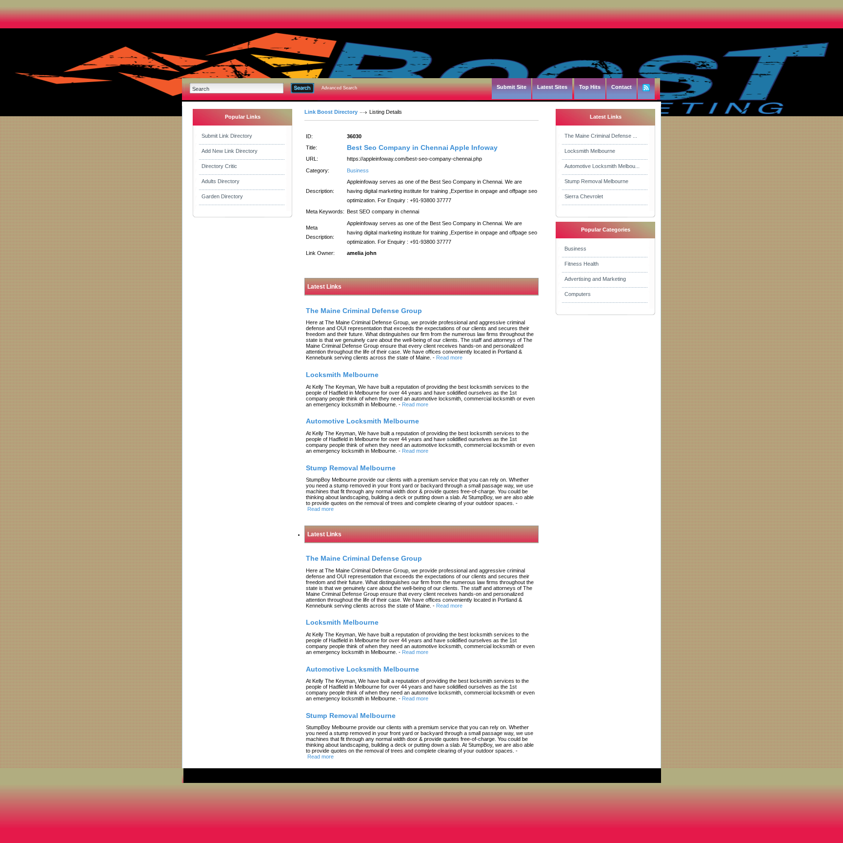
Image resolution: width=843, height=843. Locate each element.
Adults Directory (220, 181)
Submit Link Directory (226, 136)
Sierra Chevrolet (583, 196)
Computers (577, 294)
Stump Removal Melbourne (596, 181)
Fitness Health (581, 264)
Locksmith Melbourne (589, 151)
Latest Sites (552, 87)
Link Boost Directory (331, 112)
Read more (449, 357)
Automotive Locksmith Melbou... (602, 166)
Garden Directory (222, 196)
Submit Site (511, 87)
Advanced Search (339, 87)
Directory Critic (219, 166)
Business (358, 170)
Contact (621, 87)
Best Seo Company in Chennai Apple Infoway (422, 147)
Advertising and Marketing (595, 279)
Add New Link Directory (229, 151)
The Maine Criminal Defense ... (600, 136)
